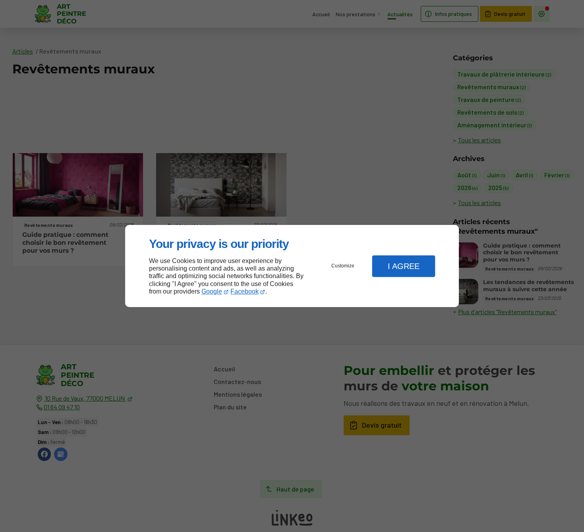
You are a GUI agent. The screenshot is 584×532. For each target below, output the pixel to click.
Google (211, 291)
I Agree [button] (404, 266)
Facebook (244, 291)
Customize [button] (342, 266)
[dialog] (292, 266)
